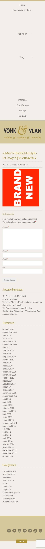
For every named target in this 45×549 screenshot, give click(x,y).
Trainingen (19, 34)
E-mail (5, 259)
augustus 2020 (9, 357)
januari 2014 (8, 447)
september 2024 (9, 345)
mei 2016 (6, 399)
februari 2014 (8, 444)
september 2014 (9, 423)
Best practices (8, 474)
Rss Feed (40, 531)
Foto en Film (8, 481)
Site (3, 267)
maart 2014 (7, 441)
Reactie (5, 227)
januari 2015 (8, 420)
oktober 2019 (8, 360)
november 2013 (9, 453)
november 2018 (9, 375)
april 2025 (6, 335)
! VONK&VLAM (9, 471)
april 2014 (6, 438)
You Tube (20, 531)
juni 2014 (6, 432)
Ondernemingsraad (11, 493)
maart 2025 (7, 339)
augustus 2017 (9, 384)
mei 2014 (6, 435)
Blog (17, 57)
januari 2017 (8, 390)
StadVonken (22, 105)
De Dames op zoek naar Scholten (17, 308)
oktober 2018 (8, 378)
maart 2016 (7, 405)
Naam (5, 251)
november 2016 (9, 393)
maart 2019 (7, 366)
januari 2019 (8, 369)
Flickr (25, 531)
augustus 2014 (9, 426)
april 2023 (6, 348)
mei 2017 (6, 387)
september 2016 (9, 396)
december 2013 (9, 450)
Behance (35, 531)
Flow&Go (6, 477)
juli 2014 (6, 429)
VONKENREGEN (10, 502)
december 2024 (9, 342)
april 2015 (6, 414)
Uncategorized (9, 499)
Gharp (22, 110)
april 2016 (6, 402)
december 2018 (9, 372)
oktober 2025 (8, 329)
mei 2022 (6, 354)
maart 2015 (7, 417)
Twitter (14, 531)
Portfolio (22, 100)
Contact (22, 116)
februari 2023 (8, 351)
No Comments (21, 165)
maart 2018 (7, 381)
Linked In (30, 531)
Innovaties (7, 487)
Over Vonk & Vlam (21, 10)
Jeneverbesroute (9, 299)
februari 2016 (8, 408)
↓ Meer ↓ (21, 541)
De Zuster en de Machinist (14, 296)
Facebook (9, 531)
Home (23, 5)
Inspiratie (6, 490)
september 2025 (9, 332)
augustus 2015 (9, 411)
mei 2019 (6, 363)
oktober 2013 (8, 456)
